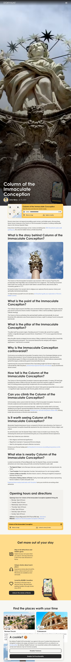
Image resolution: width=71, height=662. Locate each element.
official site (29, 518)
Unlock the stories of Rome (21, 593)
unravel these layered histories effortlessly (39, 365)
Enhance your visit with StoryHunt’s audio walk (43, 410)
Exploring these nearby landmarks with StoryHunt (22, 482)
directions (43, 516)
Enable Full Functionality (35, 656)
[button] (67, 3)
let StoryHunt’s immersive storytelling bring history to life (43, 447)
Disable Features (35, 651)
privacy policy (13, 645)
